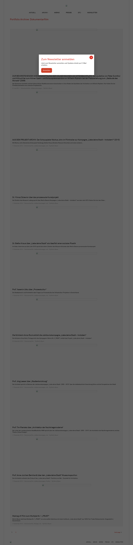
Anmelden (46, 70)
